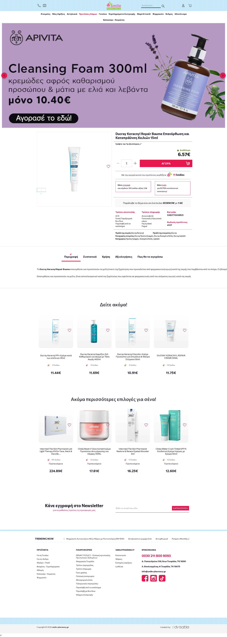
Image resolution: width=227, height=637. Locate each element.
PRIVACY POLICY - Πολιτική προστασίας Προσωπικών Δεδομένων (93, 556)
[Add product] (135, 163)
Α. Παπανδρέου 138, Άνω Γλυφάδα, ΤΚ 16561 (164, 561)
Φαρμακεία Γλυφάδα (85, 561)
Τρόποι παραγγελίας (85, 565)
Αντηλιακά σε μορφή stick (140, 539)
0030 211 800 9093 (156, 556)
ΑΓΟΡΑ (166, 163)
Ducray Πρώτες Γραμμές (144, 236)
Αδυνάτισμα (181, 14)
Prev (64, 539)
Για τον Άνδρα (42, 559)
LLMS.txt (119, 566)
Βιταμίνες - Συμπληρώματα (48, 566)
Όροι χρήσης (81, 572)
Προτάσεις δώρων (88, 14)
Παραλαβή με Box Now (85, 591)
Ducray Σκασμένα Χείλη (163, 236)
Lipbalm (156, 239)
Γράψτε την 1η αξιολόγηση (127, 144)
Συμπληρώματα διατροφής (122, 14)
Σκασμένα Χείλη (146, 239)
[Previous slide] (4, 75)
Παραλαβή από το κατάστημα (88, 587)
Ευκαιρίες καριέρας (123, 563)
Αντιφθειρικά (162, 539)
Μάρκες (118, 559)
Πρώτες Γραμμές (132, 239)
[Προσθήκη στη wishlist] (69, 330)
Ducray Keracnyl (137, 233)
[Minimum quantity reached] (118, 163)
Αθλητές (40, 570)
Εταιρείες (45, 14)
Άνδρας (169, 14)
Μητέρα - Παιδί (43, 563)
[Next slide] (223, 75)
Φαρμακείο (158, 14)
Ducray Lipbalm (180, 236)
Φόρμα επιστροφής (84, 595)
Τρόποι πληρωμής (83, 569)
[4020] (74, 169)
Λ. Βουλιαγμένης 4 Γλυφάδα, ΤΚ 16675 (161, 566)
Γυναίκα (103, 14)
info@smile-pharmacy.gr (154, 571)
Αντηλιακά (72, 14)
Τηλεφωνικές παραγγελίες (87, 583)
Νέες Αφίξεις (58, 14)
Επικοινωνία (120, 555)
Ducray (174, 233)
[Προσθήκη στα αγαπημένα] (108, 167)
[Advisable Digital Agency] (174, 627)
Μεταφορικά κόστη (84, 580)
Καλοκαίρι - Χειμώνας (114, 20)
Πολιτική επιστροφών (85, 576)
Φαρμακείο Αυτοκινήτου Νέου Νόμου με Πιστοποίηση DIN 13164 (95, 539)
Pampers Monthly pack (182, 539)
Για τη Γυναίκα (42, 555)
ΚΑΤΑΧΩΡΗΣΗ (180, 508)
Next (189, 539)
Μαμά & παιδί (144, 14)
